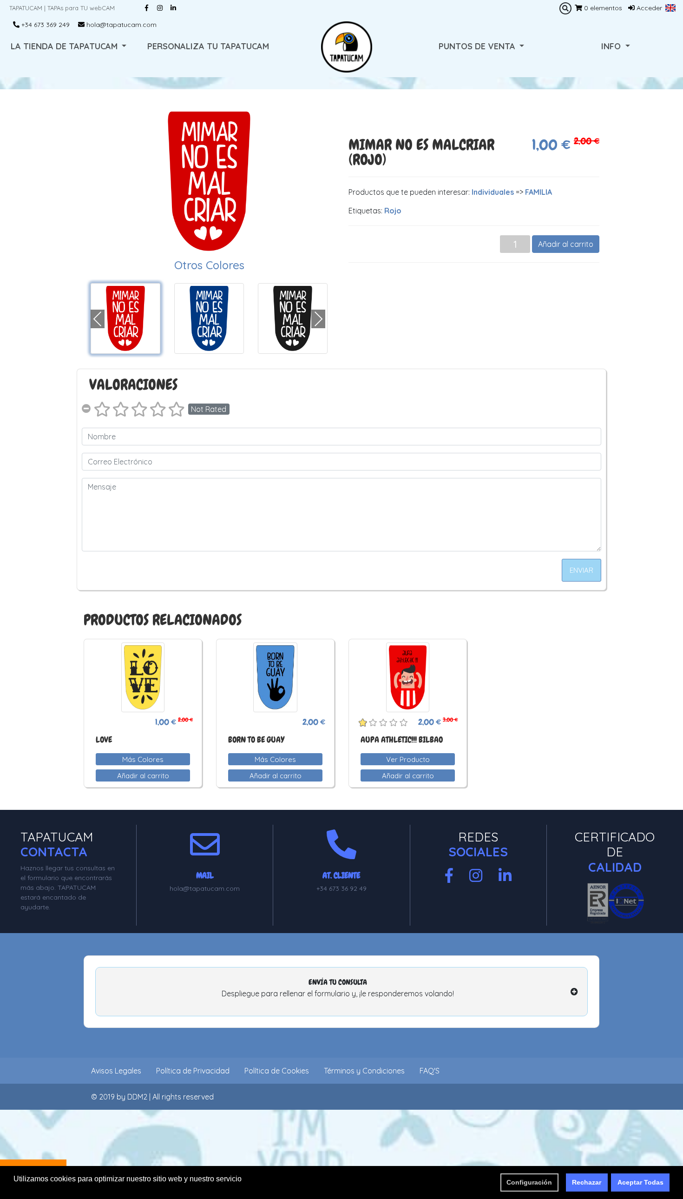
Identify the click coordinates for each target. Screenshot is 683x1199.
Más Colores (143, 759)
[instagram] (475, 876)
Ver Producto (408, 759)
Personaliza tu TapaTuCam (208, 46)
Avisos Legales (116, 1070)
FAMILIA (538, 192)
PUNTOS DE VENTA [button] (478, 46)
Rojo (392, 210)
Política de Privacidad (193, 1070)
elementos (603, 8)
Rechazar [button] (586, 1182)
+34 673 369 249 (45, 24)
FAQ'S (430, 1070)
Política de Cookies (276, 1070)
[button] (670, 7)
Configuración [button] (529, 1182)
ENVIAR (581, 570)
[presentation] (98, 319)
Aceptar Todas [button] (640, 1182)
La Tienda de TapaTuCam (65, 46)
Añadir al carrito (565, 244)
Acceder (648, 8)
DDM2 (137, 1096)
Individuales (493, 192)
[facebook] (449, 876)
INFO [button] (612, 46)
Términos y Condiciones (364, 1070)
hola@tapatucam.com (121, 24)
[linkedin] (505, 876)
